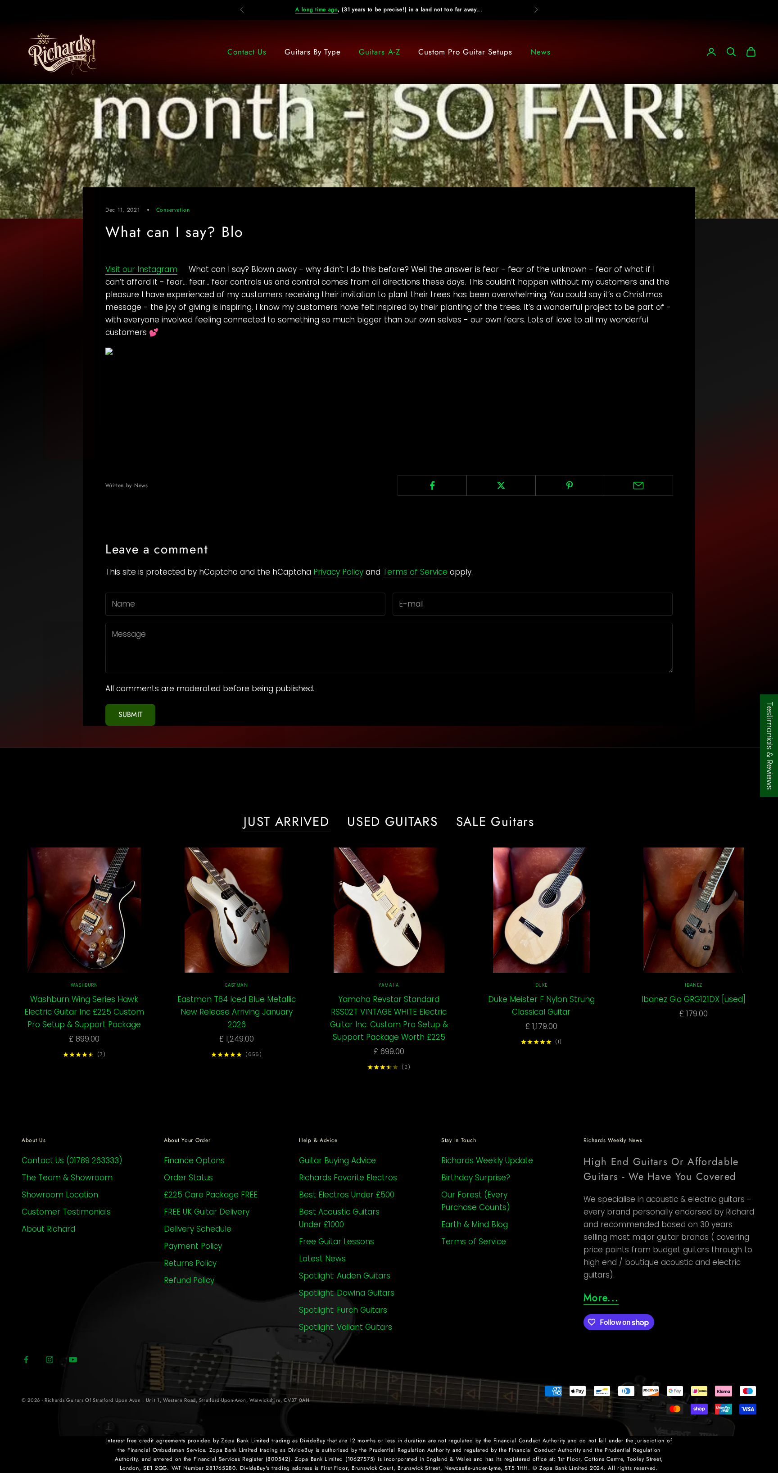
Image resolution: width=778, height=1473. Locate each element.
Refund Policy (189, 1280)
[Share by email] (638, 485)
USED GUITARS (392, 822)
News (540, 51)
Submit (130, 714)
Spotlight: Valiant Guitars (345, 1327)
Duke (541, 985)
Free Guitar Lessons (336, 1241)
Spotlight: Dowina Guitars (346, 1292)
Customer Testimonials (66, 1211)
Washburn (84, 985)
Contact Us (247, 51)
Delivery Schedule (197, 1229)
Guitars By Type (313, 51)
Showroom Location (60, 1194)
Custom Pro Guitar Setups (465, 51)
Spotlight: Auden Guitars (344, 1275)
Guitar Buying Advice (337, 1160)
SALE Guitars (495, 822)
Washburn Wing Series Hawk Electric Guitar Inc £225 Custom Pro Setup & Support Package (84, 1012)
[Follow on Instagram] (49, 1359)
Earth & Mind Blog (474, 1224)
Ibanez (693, 985)
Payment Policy (193, 1246)
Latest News (322, 1258)
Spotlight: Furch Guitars (343, 1310)
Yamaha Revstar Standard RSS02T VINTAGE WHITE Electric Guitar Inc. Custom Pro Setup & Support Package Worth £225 (389, 1018)
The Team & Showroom (67, 1177)
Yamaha (389, 985)
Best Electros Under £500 (346, 1194)
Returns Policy (190, 1263)
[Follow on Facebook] (26, 1359)
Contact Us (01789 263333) (72, 1160)
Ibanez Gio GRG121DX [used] (694, 999)
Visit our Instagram (141, 269)
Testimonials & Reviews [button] (769, 745)
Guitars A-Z (379, 51)
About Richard (48, 1229)
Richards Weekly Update (487, 1160)
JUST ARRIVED (286, 822)
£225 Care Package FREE (211, 1194)
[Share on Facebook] (432, 485)
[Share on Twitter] (501, 485)
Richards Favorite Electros (348, 1177)
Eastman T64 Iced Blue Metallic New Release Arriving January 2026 (236, 1012)
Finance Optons (194, 1160)
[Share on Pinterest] (570, 485)
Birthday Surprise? (475, 1177)
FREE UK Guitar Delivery (206, 1211)
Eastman (236, 985)
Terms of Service (415, 572)
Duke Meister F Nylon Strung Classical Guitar (541, 1005)
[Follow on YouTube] (72, 1359)
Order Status (188, 1177)
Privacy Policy (338, 572)
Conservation (173, 210)
